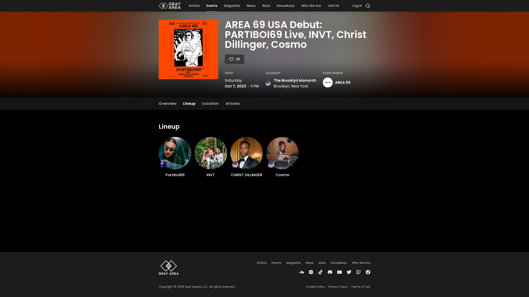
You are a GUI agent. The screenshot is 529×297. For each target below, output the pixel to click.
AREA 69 (342, 82)
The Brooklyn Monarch (295, 80)
